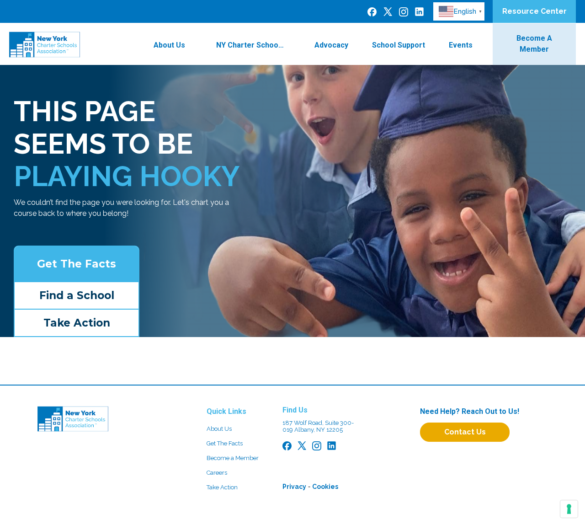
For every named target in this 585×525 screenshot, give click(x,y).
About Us (169, 45)
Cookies (325, 486)
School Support (398, 45)
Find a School (76, 295)
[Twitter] (388, 11)
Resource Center (534, 11)
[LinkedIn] (419, 11)
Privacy (294, 486)
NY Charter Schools (250, 45)
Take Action (76, 322)
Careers (217, 472)
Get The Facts (76, 263)
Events (461, 45)
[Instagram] (403, 11)
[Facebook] (372, 11)
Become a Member (233, 458)
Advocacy (331, 45)
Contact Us (465, 432)
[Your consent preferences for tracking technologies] (569, 509)
